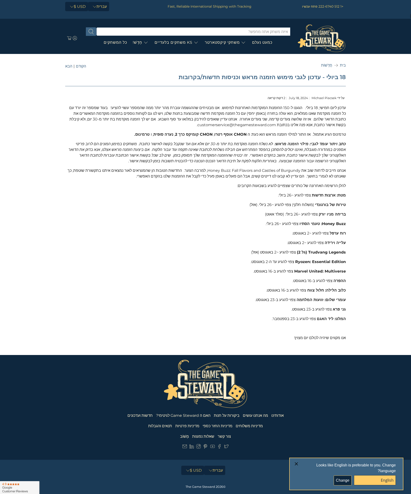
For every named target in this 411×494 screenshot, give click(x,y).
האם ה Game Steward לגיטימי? (183, 415)
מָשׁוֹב (184, 436)
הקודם (81, 66)
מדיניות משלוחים (249, 426)
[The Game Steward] (321, 38)
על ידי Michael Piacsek (328, 98)
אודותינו (277, 415)
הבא (68, 66)
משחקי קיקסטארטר (222, 42)
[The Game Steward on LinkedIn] (191, 447)
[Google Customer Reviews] (19, 487)
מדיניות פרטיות (187, 426)
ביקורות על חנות (227, 415)
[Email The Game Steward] (184, 447)
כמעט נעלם (262, 42)
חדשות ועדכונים (140, 415)
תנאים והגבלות (160, 426)
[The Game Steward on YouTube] (212, 447)
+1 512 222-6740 (330, 6)
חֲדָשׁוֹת (326, 65)
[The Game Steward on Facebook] (219, 447)
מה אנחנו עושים (255, 415)
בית (343, 65)
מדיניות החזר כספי (217, 426)
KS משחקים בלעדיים (173, 42)
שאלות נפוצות (203, 436)
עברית (102, 6)
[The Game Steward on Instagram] (198, 447)
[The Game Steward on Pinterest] (205, 447)
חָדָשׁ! (137, 42)
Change (342, 480)
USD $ (80, 6)
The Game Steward (200, 487)
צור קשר (224, 436)
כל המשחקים (115, 42)
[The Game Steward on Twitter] (226, 447)
